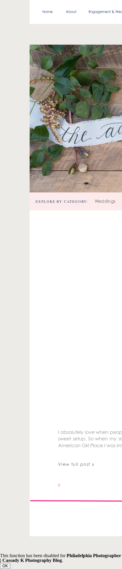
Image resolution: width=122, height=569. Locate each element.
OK (5, 566)
